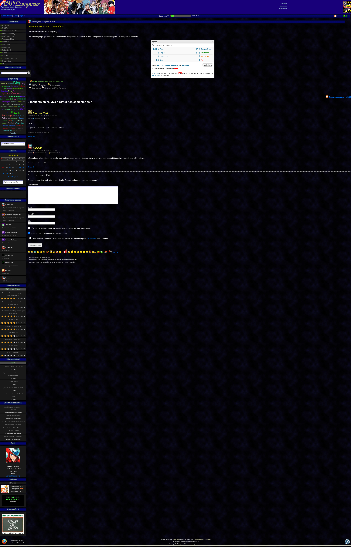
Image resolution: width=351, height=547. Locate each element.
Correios (4, 91)
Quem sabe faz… (13, 319)
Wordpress (62, 88)
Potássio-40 (6, 50)
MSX (20, 107)
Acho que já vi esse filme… (13, 339)
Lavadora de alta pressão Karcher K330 (13, 395)
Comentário (33, 185)
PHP (8, 113)
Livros (9, 16)
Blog (33, 88)
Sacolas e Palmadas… (13, 352)
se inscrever (91, 238)
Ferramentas (4, 96)
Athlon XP (4, 83)
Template (20, 123)
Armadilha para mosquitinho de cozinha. (13, 408)
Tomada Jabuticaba (8, 125)
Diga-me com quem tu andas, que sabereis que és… (13, 374)
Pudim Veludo (13, 381)
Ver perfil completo (13, 476)
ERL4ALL (5, 64)
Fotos (4, 16)
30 (13, 173)
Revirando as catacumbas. (13, 326)
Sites (5, 120)
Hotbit (4, 53)
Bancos (10, 83)
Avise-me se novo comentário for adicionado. (49, 233)
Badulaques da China (10, 31)
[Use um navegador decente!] (4, 543)
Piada (15, 112)
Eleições (3, 94)
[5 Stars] (42, 31)
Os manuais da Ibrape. (13, 415)
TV (9, 128)
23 (13, 170)
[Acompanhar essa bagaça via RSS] (335, 16)
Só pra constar (13, 345)
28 (7, 173)
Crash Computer (186, 544)
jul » (16, 177)
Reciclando (19, 115)
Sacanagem (14, 118)
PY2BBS (5, 25)
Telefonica (12, 123)
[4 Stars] (39, 31)
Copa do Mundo (17, 88)
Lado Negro (5, 102)
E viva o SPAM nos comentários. (47, 26)
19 (23, 168)
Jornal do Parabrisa (9, 58)
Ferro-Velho (14, 96)
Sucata (20, 120)
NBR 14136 (8, 110)
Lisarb (19, 102)
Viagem (13, 128)
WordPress (176, 539)
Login (21, 16)
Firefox (23, 97)
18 (20, 168)
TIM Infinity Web (13, 332)
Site (29, 221)
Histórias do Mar (8, 36)
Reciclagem (8, 115)
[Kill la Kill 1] (347, 12)
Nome (31, 207)
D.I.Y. (10, 91)
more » (116, 252)
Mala (23, 102)
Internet (38, 88)
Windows (20, 128)
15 (10, 168)
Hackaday (6, 47)
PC (22, 109)
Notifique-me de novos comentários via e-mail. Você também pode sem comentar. (71, 238)
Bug (23, 84)
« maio (10, 177)
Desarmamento (19, 91)
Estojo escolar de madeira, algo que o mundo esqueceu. (13, 294)
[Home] (20, 5)
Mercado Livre (8, 104)
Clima (5, 88)
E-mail (15, 16)
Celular (22, 86)
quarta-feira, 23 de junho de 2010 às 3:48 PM (42, 150)
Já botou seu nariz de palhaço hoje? (13, 421)
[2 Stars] (33, 31)
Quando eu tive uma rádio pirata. (13, 387)
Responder (31, 136)
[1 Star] (30, 31)
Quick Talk (6, 45)
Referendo (6, 118)
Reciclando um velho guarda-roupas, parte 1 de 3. (13, 312)
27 (3, 173)
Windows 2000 (8, 130)
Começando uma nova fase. (13, 436)
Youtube (13, 133)
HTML (15, 99)
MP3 (15, 107)
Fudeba (7, 99)
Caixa (8, 86)
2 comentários (55, 85)
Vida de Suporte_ (8, 34)
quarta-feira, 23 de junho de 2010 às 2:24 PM (42, 115)
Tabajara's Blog (8, 39)
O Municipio (6, 61)
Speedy (15, 121)
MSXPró (5, 28)
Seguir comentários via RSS (340, 97)
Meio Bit (5, 56)
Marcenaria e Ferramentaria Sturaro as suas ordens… (13, 303)
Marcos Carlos (42, 113)
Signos (21, 118)
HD (11, 99)
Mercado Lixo (18, 104)
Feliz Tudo (21, 94)
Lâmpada (13, 102)
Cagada (3, 86)
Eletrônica (12, 93)
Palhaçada (16, 110)
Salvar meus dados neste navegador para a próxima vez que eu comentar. (61, 228)
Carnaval (14, 86)
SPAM (56, 88)
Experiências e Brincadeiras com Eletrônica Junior (13, 429)
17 (17, 168)
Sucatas (4, 123)
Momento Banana (7, 107)
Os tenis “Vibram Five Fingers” (13, 366)
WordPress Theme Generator (201, 539)
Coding (9, 88)
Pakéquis (5, 42)
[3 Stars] (36, 31)
